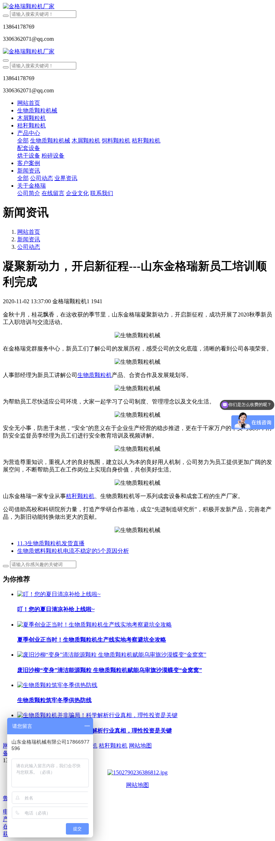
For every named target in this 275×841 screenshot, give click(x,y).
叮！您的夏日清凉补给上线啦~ (56, 609)
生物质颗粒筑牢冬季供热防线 (54, 700)
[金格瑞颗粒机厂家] (137, 6)
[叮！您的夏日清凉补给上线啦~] (59, 594)
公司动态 (28, 247)
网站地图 (137, 785)
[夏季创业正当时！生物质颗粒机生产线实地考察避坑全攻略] (94, 625)
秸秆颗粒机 (80, 496)
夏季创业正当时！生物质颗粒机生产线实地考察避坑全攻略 (91, 640)
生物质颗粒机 (94, 375)
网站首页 (28, 103)
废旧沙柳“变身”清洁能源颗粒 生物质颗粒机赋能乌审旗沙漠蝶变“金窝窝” (109, 670)
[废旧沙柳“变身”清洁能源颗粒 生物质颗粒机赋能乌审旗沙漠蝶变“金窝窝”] (111, 655)
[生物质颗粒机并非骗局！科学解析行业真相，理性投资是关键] (97, 715)
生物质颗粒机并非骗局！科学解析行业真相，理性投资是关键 (94, 731)
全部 (23, 140)
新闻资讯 (28, 239)
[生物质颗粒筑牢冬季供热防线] (57, 685)
